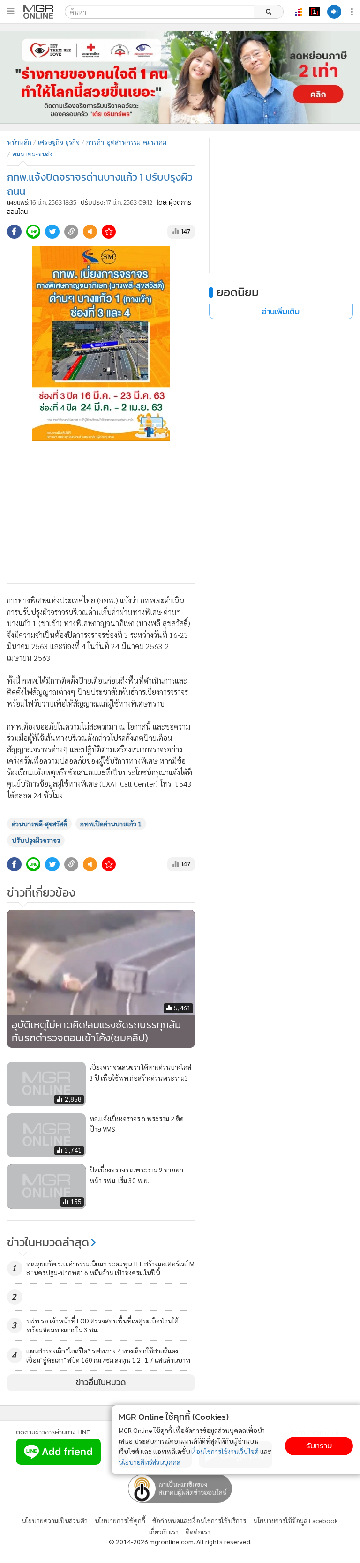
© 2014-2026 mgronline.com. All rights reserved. (180, 1541)
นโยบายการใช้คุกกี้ (120, 1520)
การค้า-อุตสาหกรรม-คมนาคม (126, 142)
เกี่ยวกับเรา (164, 1531)
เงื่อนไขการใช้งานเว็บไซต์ (225, 1451)
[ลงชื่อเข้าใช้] (334, 12)
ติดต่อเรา (198, 1531)
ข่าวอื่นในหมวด (101, 1382)
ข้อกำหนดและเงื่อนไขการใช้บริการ (199, 1520)
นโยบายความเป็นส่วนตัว (55, 1520)
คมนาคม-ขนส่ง (32, 153)
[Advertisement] (101, 518)
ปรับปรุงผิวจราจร (36, 840)
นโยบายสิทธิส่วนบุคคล (149, 1462)
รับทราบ (319, 1446)
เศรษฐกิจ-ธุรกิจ (59, 142)
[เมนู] (10, 11)
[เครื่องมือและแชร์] (353, 12)
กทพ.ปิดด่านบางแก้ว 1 (111, 823)
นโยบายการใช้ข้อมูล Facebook (295, 1520)
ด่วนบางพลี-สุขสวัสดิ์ (39, 823)
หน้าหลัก (19, 142)
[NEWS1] (314, 11)
